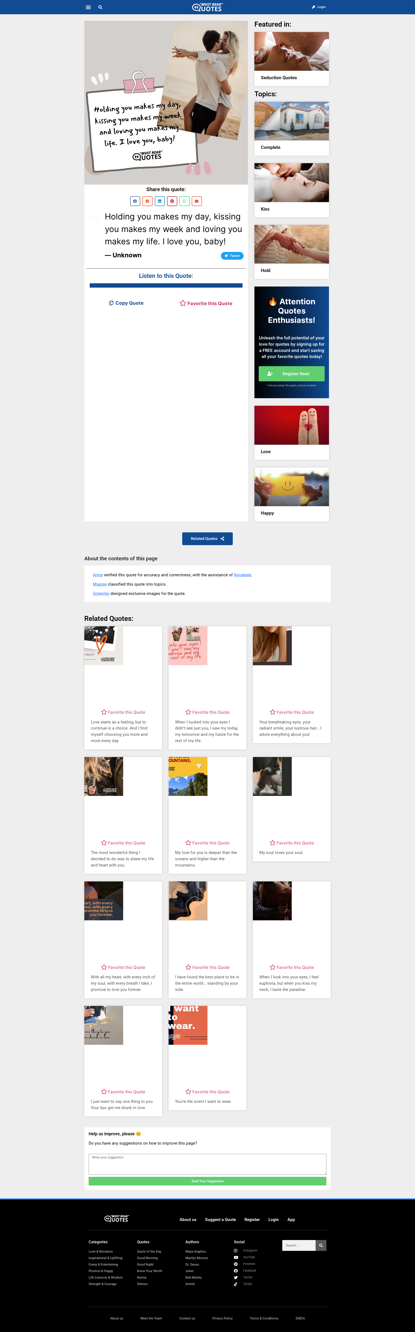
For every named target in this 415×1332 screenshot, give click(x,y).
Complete (270, 147)
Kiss (265, 209)
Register (252, 1219)
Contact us (187, 1318)
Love (266, 451)
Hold (265, 270)
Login (273, 1219)
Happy (267, 513)
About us (188, 1219)
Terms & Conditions (264, 1318)
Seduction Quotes (279, 77)
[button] (88, 7)
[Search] (321, 1245)
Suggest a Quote (220, 1219)
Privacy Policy (222, 1318)
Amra (98, 574)
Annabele (242, 574)
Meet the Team (151, 1318)
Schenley (101, 593)
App (291, 1219)
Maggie (100, 584)
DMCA (300, 1318)
